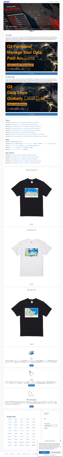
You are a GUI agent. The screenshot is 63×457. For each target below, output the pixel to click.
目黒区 (33, 422)
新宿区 (27, 419)
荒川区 (21, 427)
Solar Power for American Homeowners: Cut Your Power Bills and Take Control (27, 134)
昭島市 (33, 433)
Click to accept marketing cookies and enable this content (31, 56)
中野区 (27, 424)
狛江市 (33, 439)
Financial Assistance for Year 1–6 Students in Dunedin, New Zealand (25, 128)
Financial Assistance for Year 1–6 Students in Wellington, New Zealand (26, 126)
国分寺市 (15, 439)
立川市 (33, 430)
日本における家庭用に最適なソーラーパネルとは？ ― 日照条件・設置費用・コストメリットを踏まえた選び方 (34, 143)
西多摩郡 (33, 445)
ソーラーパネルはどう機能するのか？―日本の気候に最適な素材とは (25, 145)
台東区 (9, 422)
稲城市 (9, 445)
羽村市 (15, 445)
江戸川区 (21, 430)
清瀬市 (15, 442)
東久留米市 (22, 442)
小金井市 (21, 436)
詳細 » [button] (31, 365)
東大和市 (9, 442)
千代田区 (9, 419)
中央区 (15, 419)
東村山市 (9, 439)
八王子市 (27, 430)
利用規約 (18, 453)
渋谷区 (21, 424)
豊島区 (9, 427)
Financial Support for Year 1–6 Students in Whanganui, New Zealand (25, 130)
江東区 (21, 422)
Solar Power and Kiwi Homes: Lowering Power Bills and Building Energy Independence (29, 136)
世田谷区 (15, 424)
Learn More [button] (31, 73)
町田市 (15, 436)
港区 (22, 419)
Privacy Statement (53, 454)
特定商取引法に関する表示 (26, 453)
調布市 (9, 436)
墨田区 (15, 422)
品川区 (27, 422)
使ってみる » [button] (31, 385)
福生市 (27, 439)
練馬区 (33, 427)
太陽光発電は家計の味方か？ (17, 141)
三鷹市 (15, 433)
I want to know (47, 423)
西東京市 (27, 445)
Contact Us (52, 1)
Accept (44, 452)
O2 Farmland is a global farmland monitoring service (15, 37)
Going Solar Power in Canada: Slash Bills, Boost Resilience (23, 132)
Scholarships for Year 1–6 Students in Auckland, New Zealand (24, 124)
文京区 (33, 419)
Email (45, 418)
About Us (6, 453)
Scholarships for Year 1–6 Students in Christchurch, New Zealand (25, 122)
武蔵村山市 (27, 442)
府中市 (27, 433)
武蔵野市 (9, 433)
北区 (16, 427)
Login (58, 1)
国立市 (21, 439)
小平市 (27, 436)
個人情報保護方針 (36, 453)
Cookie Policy (46, 454)
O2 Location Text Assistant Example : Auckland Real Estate (23, 155)
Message (46, 428)
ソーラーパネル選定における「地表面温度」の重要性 (22, 147)
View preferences (55, 452)
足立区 (9, 430)
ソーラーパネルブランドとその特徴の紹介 (19, 149)
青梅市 (21, 433)
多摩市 (33, 442)
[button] (60, 441)
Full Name (46, 414)
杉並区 (33, 424)
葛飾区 (15, 430)
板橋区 (27, 427)
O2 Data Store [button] (31, 114)
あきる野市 (22, 445)
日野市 (33, 436)
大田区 (9, 424)
